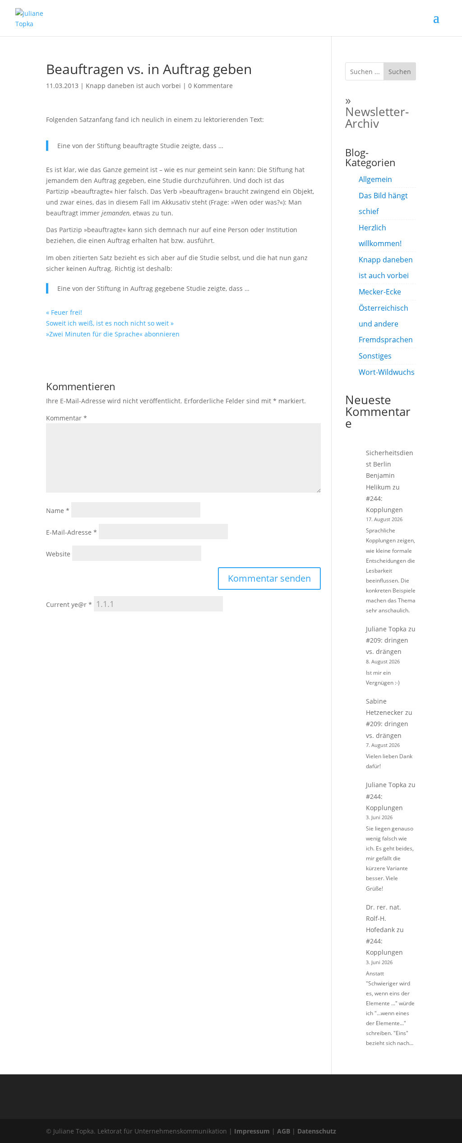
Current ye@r (69, 604)
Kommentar (66, 418)
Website (58, 554)
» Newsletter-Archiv (377, 111)
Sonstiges (375, 356)
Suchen (399, 71)
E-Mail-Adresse (71, 532)
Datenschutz (316, 1131)
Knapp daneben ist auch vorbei (133, 85)
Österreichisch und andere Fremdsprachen (386, 324)
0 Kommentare (210, 85)
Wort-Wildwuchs (387, 372)
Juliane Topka (386, 629)
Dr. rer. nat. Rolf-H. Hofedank (383, 918)
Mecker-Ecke (380, 292)
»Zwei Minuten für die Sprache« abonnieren (113, 334)
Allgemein (375, 179)
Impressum (252, 1131)
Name (57, 510)
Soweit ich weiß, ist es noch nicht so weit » (110, 323)
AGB (283, 1131)
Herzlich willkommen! (380, 235)
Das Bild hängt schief (383, 203)
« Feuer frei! (64, 312)
